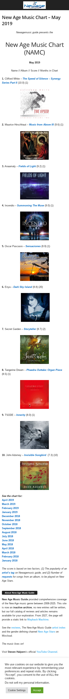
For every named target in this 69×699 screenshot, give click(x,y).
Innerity (20, 414)
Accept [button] (37, 690)
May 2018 (7, 544)
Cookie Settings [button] (17, 690)
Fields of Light (27, 166)
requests (7, 576)
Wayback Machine (37, 619)
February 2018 (10, 556)
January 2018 (9, 560)
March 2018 (8, 552)
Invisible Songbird (35, 455)
